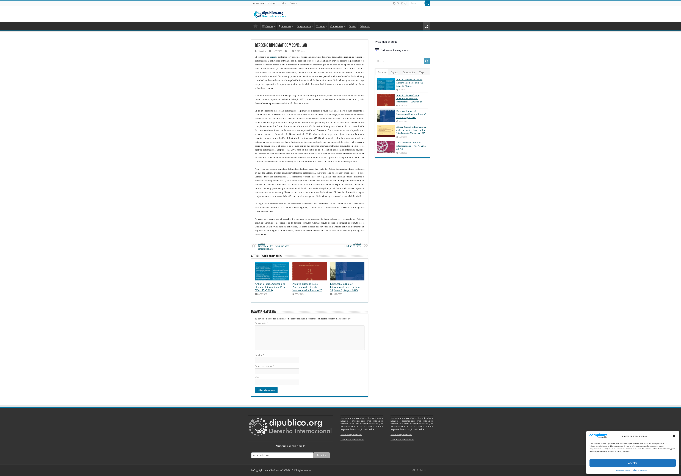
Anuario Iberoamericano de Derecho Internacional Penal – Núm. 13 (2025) (271, 287)
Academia (286, 26)
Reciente (382, 72)
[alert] (402, 50)
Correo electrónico (264, 366)
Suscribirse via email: (290, 446)
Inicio (283, 3)
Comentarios (409, 72)
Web (257, 377)
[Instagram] (401, 3)
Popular (394, 72)
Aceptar (632, 462)
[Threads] (405, 3)
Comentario (261, 323)
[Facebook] (394, 3)
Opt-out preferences (623, 470)
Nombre (259, 355)
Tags (421, 72)
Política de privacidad (639, 470)
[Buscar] (427, 3)
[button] (674, 436)
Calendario (365, 26)
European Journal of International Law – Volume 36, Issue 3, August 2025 (345, 287)
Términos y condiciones (352, 439)
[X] (398, 3)
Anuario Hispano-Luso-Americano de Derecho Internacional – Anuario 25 (307, 287)
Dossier (352, 26)
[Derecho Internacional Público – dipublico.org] (270, 14)
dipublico (262, 51)
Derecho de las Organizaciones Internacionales (273, 246)
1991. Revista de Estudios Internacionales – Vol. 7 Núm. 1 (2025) (411, 145)
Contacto (293, 3)
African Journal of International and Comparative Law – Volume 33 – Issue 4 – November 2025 (411, 130)
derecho (274, 56)
